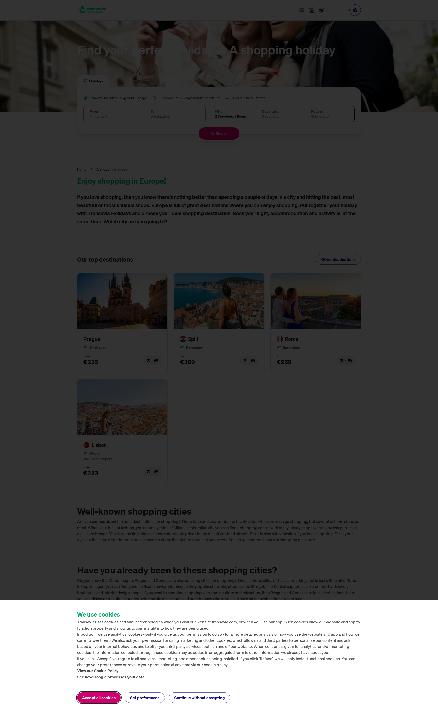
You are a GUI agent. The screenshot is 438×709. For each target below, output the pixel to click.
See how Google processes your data (111, 676)
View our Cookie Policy (97, 670)
